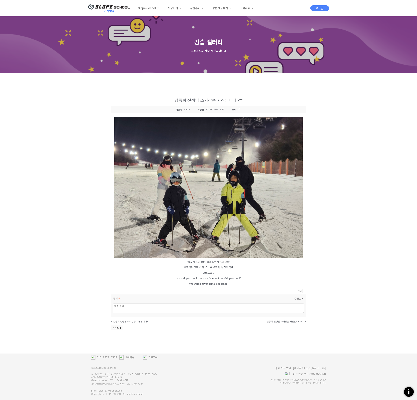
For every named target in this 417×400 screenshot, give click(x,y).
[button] (148, 8)
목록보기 (116, 327)
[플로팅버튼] (409, 392)
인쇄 (300, 291)
